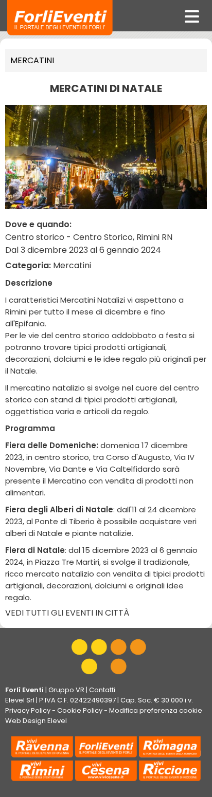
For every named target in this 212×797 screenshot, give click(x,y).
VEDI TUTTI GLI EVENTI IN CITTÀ (67, 613)
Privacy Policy (27, 710)
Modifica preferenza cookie (155, 710)
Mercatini (32, 60)
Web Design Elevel (36, 721)
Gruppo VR (66, 690)
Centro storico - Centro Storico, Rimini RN (88, 237)
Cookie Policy (79, 710)
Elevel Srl (19, 700)
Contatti (102, 690)
